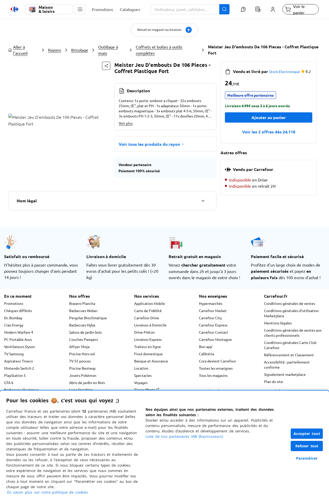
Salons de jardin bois (85, 332)
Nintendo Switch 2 (19, 368)
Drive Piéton (144, 332)
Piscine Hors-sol (82, 353)
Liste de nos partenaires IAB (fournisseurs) (184, 436)
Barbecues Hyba (82, 325)
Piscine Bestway (82, 368)
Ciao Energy (13, 325)
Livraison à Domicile (150, 325)
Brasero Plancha (82, 303)
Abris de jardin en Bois (87, 382)
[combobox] (190, 9)
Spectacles (143, 375)
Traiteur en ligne (147, 346)
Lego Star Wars (81, 389)
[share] (106, 66)
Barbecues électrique (21, 389)
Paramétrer (307, 458)
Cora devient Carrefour (217, 361)
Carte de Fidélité (148, 310)
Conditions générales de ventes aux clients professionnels (293, 333)
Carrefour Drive (146, 317)
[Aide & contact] (243, 9)
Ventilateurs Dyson (19, 346)
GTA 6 (8, 382)
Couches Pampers (83, 339)
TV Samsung (14, 353)
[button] (80, 9)
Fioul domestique (148, 353)
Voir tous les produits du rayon (149, 144)
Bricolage (79, 49)
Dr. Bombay (13, 317)
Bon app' (206, 346)
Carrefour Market (213, 310)
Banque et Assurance (151, 361)
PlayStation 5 (15, 375)
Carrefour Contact (213, 332)
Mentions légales (278, 323)
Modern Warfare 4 (18, 332)
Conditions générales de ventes (289, 303)
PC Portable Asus (18, 339)
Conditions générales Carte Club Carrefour (290, 345)
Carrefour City (210, 317)
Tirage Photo (145, 389)
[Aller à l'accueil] (14, 9)
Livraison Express (148, 339)
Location (141, 368)
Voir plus (126, 123)
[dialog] (164, 445)
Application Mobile (149, 303)
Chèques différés (18, 310)
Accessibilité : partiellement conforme (287, 364)
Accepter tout (307, 433)
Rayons (54, 49)
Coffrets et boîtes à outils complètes (159, 50)
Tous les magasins (213, 375)
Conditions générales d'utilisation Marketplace (291, 313)
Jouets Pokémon (82, 375)
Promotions (13, 303)
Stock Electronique (284, 71)
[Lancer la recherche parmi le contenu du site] (224, 9)
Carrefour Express (213, 325)
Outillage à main (108, 50)
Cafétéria (206, 353)
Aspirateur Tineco (18, 361)
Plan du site (273, 381)
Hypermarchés (210, 303)
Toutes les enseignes (216, 368)
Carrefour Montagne (215, 339)
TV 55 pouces (80, 361)
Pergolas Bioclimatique (88, 317)
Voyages (141, 382)
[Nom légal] (203, 201)
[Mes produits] (258, 9)
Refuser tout (306, 445)
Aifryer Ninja (79, 346)
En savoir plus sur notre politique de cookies (47, 492)
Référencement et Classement (289, 354)
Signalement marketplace (285, 374)
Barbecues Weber (83, 310)
